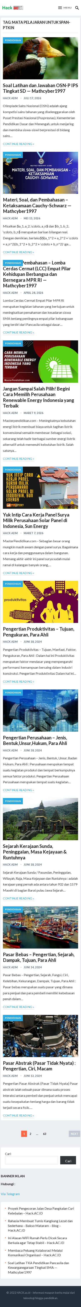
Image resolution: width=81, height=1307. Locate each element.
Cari (8, 1154)
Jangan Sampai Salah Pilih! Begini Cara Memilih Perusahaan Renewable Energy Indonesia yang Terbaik (38, 397)
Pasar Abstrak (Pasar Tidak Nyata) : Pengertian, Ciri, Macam (39, 1066)
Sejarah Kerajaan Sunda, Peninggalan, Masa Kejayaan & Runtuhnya (35, 851)
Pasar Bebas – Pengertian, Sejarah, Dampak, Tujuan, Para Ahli (39, 957)
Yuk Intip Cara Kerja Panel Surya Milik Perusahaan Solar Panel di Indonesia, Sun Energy (36, 520)
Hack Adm (10, 98)
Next (74, 1133)
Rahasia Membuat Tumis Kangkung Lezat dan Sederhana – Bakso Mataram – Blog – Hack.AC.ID (40, 1225)
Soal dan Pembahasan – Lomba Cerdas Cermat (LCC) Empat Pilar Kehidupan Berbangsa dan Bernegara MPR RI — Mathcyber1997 (37, 274)
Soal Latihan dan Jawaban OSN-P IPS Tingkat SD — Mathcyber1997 (40, 88)
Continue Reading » (18, 144)
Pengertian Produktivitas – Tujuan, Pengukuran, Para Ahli (38, 631)
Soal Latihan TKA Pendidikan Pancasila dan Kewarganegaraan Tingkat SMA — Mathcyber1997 (38, 1267)
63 (44, 1133)
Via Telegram (10, 1194)
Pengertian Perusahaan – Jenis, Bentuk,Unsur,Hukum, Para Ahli (35, 740)
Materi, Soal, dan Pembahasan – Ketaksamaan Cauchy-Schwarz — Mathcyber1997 (37, 205)
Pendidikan (13, 40)
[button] (65, 8)
